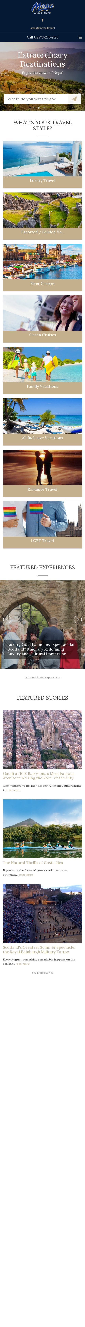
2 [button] (45, 109)
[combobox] (36, 99)
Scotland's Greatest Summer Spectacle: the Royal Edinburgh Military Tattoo (39, 949)
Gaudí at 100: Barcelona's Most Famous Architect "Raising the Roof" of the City (38, 775)
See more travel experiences (42, 677)
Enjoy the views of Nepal (42, 72)
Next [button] (78, 619)
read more (13, 790)
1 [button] (40, 109)
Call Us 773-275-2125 (42, 37)
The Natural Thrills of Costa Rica (33, 862)
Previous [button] (7, 619)
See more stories (42, 972)
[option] (42, 76)
